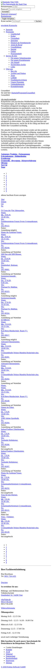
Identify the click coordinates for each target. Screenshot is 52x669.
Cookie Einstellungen (14, 647)
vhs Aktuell (15, 62)
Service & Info (11, 56)
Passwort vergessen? (9, 14)
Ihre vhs (14, 71)
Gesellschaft (15, 34)
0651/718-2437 (7, 602)
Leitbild (14, 78)
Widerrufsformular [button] (8, 608)
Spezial (13, 49)
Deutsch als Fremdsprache (21, 43)
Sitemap (9, 663)
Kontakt (9, 650)
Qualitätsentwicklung (19, 80)
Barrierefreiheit (11, 658)
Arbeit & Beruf (16, 45)
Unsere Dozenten (17, 82)
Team (13, 76)
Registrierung (6, 16)
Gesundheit (15, 38)
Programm (10, 32)
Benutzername (6, 6)
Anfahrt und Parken (18, 73)
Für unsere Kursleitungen (20, 60)
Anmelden (5, 12)
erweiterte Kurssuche (9, 25)
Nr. (2, 206)
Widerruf (9, 654)
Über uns (9, 69)
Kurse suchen (6, 21)
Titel (2, 199)
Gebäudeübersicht (17, 84)
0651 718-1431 (10, 576)
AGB (8, 652)
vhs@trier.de (6, 600)
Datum (3, 202)
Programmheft (16, 54)
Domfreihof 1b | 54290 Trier (12, 595)
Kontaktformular (17, 86)
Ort (2, 204)
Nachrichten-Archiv (18, 65)
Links (13, 67)
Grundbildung (16, 47)
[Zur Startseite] (9, 2)
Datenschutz (10, 656)
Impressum (10, 661)
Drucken (4, 582)
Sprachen (14, 41)
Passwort (4, 9)
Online (13, 51)
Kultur (13, 36)
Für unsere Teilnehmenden (21, 58)
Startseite (9, 30)
